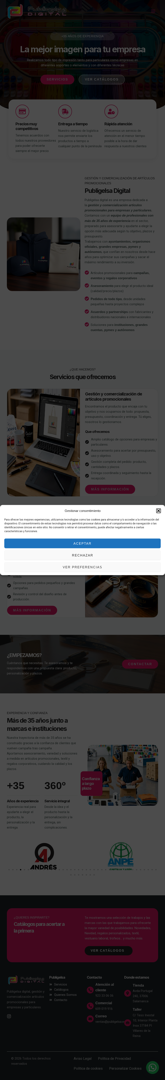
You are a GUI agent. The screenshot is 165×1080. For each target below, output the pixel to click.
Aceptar (82, 543)
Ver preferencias (82, 567)
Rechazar (82, 555)
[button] (158, 511)
